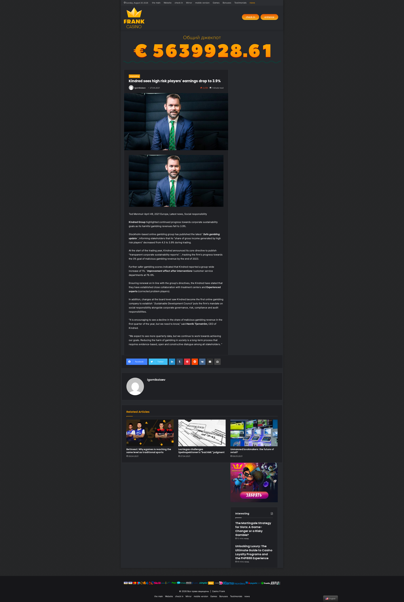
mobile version (202, 2)
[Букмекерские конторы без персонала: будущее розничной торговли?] (254, 433)
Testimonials (240, 2)
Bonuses (227, 2)
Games (216, 2)
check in (179, 2)
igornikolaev (140, 88)
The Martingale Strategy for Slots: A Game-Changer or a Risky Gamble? (253, 529)
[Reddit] (195, 362)
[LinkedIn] (172, 362)
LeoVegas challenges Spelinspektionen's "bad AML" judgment (201, 451)
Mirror (189, 2)
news (252, 2)
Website (168, 2)
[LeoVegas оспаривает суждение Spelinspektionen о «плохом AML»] (202, 433)
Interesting (134, 76)
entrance (269, 17)
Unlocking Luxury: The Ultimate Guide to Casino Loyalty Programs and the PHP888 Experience (253, 552)
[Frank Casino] (134, 17)
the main (156, 2)
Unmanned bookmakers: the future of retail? (252, 451)
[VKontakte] (202, 362)
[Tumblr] (179, 362)
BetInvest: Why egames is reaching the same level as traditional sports (148, 451)
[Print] (217, 362)
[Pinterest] (187, 362)
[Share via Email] (210, 362)
